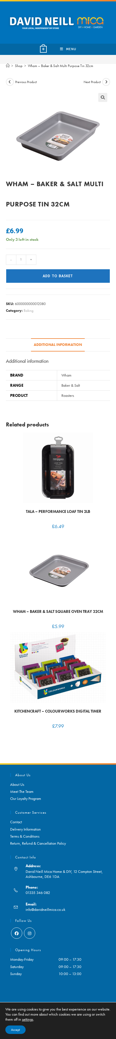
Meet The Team (22, 791)
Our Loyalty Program (25, 798)
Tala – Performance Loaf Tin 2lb (58, 511)
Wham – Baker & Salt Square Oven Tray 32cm (58, 611)
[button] (102, 97)
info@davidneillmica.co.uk (45, 909)
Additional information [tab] (58, 344)
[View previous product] (10, 82)
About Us (17, 784)
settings (27, 1019)
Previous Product (26, 82)
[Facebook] (16, 933)
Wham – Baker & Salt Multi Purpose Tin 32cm (60, 65)
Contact (16, 821)
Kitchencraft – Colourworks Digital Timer (57, 711)
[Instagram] (29, 933)
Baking (29, 310)
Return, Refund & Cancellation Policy (38, 843)
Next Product (92, 82)
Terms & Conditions (24, 836)
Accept (15, 1029)
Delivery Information (25, 829)
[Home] (8, 65)
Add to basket (58, 276)
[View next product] (106, 82)
